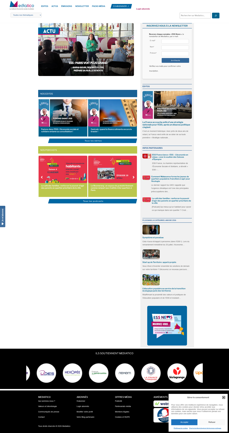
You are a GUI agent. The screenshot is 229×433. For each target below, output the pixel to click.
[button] (223, 397)
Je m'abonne (2, 215)
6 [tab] (90, 82)
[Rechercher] (215, 15)
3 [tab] (82, 82)
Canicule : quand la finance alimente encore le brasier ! (111, 130)
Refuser (211, 422)
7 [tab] (92, 82)
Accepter (184, 422)
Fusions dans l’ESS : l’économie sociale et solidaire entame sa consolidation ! (60, 130)
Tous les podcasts (93, 201)
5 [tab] (87, 82)
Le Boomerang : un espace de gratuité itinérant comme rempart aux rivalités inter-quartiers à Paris (112, 188)
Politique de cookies (181, 428)
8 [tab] (95, 82)
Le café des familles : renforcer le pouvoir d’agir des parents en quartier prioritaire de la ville (62, 187)
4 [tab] (84, 82)
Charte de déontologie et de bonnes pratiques (205, 428)
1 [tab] (76, 82)
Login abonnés (143, 9)
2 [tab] (79, 82)
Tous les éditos (93, 141)
